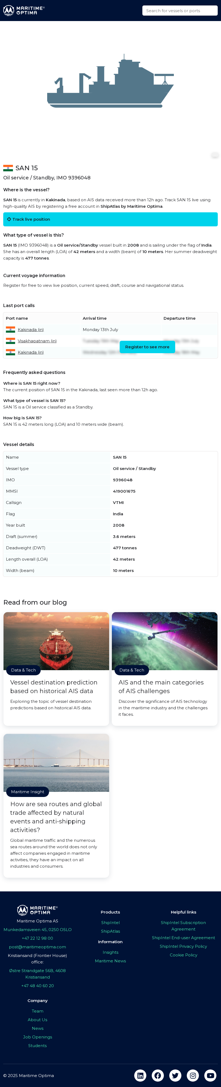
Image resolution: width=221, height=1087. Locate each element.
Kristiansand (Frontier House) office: (37, 959)
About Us (37, 1019)
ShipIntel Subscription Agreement (183, 926)
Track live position (31, 219)
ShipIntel (110, 922)
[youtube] (210, 1075)
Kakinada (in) (31, 329)
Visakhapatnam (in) (37, 340)
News (37, 1028)
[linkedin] (140, 1075)
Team (37, 1011)
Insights (110, 952)
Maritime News (110, 960)
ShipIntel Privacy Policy (183, 946)
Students (37, 1045)
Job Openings (37, 1037)
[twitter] (175, 1075)
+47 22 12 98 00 (37, 938)
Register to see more (147, 346)
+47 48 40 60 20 (37, 985)
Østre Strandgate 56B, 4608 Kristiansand (37, 974)
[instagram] (193, 1075)
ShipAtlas (110, 931)
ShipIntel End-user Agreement (183, 937)
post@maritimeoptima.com (37, 946)
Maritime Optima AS (37, 921)
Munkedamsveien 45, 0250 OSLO (38, 929)
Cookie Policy (183, 954)
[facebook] (158, 1075)
